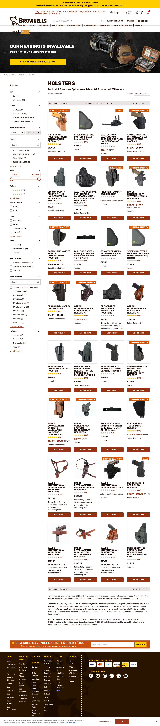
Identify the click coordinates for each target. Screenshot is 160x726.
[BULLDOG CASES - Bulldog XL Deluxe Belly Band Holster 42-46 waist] (85, 236)
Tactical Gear (21, 75)
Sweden (47, 701)
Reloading (11, 674)
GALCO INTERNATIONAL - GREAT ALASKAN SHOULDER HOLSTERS (57, 487)
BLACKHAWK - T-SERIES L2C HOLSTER (136, 485)
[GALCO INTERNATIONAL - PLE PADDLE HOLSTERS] (138, 291)
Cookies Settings (105, 722)
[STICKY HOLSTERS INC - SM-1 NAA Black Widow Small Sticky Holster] (138, 236)
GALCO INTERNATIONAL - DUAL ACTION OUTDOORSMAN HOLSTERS (83, 552)
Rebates (10, 697)
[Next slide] (155, 52)
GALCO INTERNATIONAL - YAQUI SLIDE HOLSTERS (57, 551)
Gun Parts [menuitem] (43, 26)
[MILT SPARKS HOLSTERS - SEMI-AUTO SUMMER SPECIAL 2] (59, 120)
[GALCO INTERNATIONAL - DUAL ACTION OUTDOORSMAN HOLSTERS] (85, 533)
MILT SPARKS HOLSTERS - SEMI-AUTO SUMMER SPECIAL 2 (58, 138)
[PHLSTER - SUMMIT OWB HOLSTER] (112, 177)
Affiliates (23, 695)
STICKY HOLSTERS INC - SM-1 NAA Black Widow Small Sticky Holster (138, 254)
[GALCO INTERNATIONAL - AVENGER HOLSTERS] (112, 468)
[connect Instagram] (105, 676)
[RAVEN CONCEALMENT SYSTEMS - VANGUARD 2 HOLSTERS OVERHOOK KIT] (59, 409)
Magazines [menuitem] (57, 26)
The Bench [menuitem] (143, 21)
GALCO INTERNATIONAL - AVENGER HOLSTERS (112, 485)
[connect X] (118, 676)
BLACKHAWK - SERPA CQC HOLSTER (59, 307)
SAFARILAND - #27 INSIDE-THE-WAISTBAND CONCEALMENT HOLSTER (137, 370)
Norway (47, 690)
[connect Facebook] (91, 676)
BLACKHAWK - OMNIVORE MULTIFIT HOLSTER (59, 368)
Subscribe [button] (140, 644)
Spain (46, 697)
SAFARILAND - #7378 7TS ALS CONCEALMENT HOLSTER (59, 254)
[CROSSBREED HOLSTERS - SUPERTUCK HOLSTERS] (112, 291)
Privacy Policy (71, 723)
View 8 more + (16, 236)
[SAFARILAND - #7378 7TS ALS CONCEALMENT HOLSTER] (59, 236)
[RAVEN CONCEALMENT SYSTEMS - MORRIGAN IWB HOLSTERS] (85, 409)
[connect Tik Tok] (111, 676)
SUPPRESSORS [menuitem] (74, 26)
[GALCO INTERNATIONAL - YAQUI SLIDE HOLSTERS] (59, 533)
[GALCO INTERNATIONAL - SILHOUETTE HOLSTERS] (112, 533)
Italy (46, 687)
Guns (9, 661)
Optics (9, 683)
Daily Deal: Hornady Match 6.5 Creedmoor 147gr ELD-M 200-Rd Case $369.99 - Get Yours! (70, 12)
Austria (47, 667)
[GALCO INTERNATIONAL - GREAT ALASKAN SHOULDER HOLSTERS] (59, 468)
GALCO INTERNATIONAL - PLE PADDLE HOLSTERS (136, 309)
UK (45, 710)
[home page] (28, 21)
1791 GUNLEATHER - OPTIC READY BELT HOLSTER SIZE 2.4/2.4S (138, 138)
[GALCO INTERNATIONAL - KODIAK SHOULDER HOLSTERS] (85, 468)
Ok (122, 722)
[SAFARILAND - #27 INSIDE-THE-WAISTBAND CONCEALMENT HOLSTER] (138, 352)
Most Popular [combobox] (140, 93)
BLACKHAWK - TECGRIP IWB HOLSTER (134, 425)
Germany (48, 683)
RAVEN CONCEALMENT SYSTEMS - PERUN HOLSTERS (137, 195)
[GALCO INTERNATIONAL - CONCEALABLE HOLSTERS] (85, 291)
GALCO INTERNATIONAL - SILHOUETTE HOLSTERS (110, 551)
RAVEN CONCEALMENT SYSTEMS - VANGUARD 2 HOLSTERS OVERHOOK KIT (56, 429)
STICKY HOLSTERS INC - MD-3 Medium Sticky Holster (111, 253)
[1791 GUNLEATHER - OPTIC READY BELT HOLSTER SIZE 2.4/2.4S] (138, 120)
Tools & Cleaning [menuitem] (123, 26)
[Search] (102, 21)
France (47, 680)
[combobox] (17, 132)
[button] (139, 13)
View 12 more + (16, 166)
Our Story (23, 664)
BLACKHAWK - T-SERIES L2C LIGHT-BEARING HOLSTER (111, 368)
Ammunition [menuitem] (90, 26)
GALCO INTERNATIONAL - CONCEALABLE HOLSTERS (83, 309)
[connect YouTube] (98, 676)
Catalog (35, 697)
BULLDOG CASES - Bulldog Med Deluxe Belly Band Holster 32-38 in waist (111, 426)
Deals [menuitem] (25, 32)
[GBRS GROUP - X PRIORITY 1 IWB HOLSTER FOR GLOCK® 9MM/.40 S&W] (138, 533)
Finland (47, 676)
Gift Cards (36, 701)
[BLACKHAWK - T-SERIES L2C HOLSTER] (138, 468)
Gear (12, 75)
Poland (47, 694)
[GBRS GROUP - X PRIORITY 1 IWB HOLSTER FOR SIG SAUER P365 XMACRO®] (59, 177)
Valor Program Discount (35, 691)
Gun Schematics (11, 709)
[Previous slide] (5, 52)
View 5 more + (16, 351)
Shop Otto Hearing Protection (37, 62)
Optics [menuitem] (138, 26)
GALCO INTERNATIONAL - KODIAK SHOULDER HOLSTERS (84, 486)
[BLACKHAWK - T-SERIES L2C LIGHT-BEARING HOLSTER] (112, 352)
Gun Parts (11, 664)
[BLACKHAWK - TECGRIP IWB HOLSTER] (138, 409)
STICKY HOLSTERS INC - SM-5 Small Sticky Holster (84, 137)
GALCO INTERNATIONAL (112, 619)
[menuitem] (14, 25)
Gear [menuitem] (14, 32)
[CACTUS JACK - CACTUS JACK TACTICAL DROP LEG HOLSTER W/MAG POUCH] (112, 120)
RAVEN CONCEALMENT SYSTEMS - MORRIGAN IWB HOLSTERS (82, 427)
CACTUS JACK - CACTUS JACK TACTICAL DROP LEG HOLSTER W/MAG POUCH (112, 139)
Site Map (60, 673)
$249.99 (35, 175)
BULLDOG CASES (95, 619)
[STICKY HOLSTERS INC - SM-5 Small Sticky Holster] (85, 120)
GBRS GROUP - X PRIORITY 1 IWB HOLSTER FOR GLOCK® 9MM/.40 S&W (137, 552)
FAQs (71, 667)
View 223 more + (17, 327)
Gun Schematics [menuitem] (115, 21)
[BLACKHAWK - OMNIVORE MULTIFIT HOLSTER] (59, 352)
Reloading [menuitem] (105, 26)
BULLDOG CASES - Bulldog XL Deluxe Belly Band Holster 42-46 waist (84, 254)
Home (6, 75)
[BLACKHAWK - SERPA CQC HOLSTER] (59, 291)
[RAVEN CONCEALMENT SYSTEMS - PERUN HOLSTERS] (138, 177)
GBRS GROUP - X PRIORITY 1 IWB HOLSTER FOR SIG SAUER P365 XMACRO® (57, 196)
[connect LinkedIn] (125, 676)
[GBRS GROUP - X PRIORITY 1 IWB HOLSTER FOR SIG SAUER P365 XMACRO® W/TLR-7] (85, 352)
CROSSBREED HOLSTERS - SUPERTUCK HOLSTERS (108, 309)
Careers (22, 680)
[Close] (156, 721)
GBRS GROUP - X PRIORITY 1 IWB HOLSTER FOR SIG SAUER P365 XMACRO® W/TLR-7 (84, 370)
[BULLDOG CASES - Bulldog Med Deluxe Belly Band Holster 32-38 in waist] (112, 409)
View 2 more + (15, 198)
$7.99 (15, 175)
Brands (10, 690)
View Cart (36, 679)
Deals (9, 694)
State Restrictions (36, 713)
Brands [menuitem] (130, 21)
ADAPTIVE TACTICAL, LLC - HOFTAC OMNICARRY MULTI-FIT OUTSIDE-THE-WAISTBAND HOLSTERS (85, 197)
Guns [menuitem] (22, 26)
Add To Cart (59, 158)
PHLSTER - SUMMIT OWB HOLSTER (111, 193)
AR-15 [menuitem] (31, 26)
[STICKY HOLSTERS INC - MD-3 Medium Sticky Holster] (112, 236)
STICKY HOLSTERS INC (78, 619)
